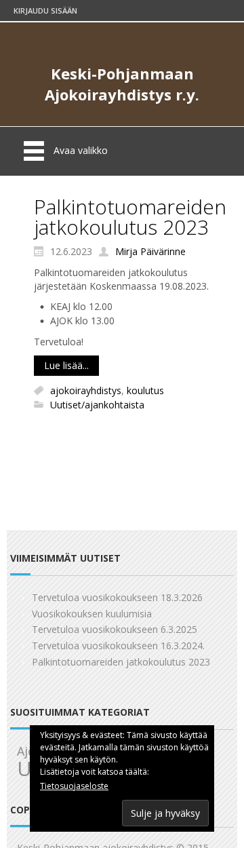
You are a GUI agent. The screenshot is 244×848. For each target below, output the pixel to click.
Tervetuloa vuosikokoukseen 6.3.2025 (114, 629)
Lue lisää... (66, 365)
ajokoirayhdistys (85, 390)
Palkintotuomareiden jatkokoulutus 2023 (130, 217)
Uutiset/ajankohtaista (97, 404)
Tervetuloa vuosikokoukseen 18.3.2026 (117, 597)
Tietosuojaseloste (74, 786)
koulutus (145, 390)
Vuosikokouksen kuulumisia (92, 613)
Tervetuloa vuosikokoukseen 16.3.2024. (118, 645)
